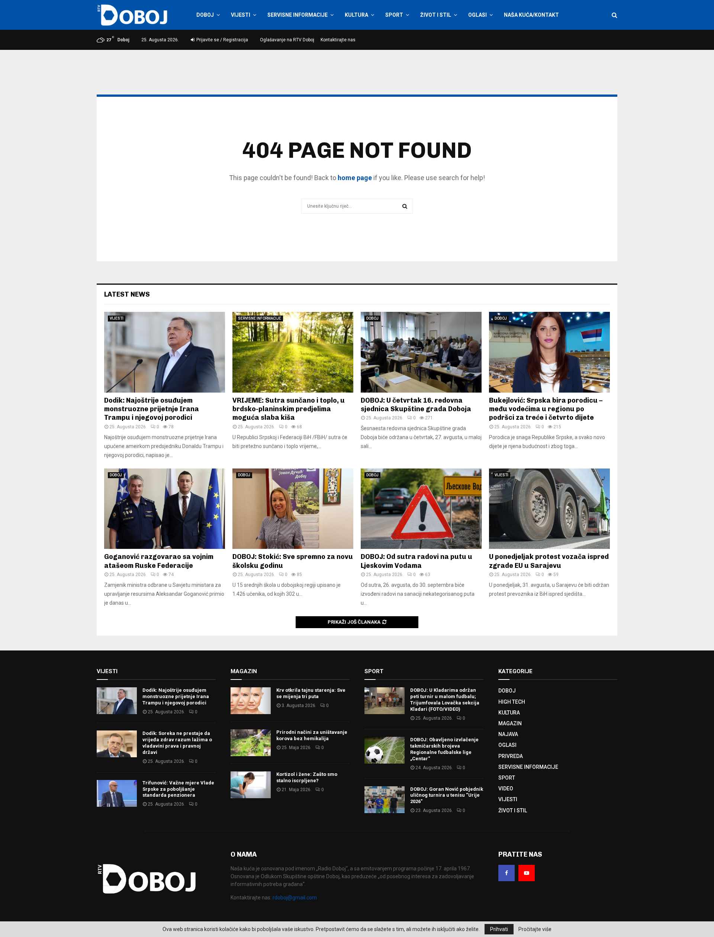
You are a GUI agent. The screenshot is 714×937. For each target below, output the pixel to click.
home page (355, 178)
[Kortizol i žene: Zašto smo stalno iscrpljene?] (251, 784)
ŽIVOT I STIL (435, 15)
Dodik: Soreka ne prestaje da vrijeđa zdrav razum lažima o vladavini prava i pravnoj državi (177, 742)
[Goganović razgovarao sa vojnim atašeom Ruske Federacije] (164, 508)
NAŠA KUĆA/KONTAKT (531, 15)
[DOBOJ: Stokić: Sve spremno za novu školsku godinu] (292, 508)
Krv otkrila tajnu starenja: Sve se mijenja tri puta (310, 693)
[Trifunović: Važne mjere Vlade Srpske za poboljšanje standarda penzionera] (117, 793)
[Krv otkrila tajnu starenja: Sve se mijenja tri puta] (251, 700)
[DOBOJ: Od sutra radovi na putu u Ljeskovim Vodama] (421, 508)
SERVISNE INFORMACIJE (297, 15)
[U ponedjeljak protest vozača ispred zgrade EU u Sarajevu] (549, 508)
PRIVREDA (510, 756)
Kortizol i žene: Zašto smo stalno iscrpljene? (306, 777)
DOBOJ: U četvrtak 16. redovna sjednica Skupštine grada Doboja (416, 404)
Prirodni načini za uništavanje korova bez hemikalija (311, 735)
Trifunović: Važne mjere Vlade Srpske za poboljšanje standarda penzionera (178, 789)
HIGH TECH (511, 702)
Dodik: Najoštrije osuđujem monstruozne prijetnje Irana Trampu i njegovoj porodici (151, 409)
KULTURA (356, 15)
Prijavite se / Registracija (221, 39)
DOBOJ (205, 15)
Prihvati (499, 929)
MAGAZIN (510, 723)
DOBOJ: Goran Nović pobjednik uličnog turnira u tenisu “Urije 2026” (446, 795)
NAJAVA (508, 734)
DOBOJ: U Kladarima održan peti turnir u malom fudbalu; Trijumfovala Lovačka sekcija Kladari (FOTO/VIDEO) (444, 699)
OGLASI (477, 15)
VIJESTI (240, 15)
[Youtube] (526, 873)
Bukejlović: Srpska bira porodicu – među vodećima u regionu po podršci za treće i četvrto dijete (545, 409)
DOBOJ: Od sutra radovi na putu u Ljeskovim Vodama (416, 561)
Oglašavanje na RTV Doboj (287, 39)
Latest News (127, 294)
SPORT (394, 15)
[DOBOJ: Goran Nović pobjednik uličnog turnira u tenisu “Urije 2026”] (384, 799)
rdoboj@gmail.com (295, 898)
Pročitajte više (534, 929)
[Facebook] (506, 873)
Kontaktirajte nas (338, 39)
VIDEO (505, 789)
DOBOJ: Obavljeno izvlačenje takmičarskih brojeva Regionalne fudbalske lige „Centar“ (444, 749)
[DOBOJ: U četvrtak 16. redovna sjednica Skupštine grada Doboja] (421, 352)
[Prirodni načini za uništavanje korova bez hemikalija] (251, 742)
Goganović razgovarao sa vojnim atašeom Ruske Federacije (158, 561)
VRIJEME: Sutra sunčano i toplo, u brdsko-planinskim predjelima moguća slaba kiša (288, 409)
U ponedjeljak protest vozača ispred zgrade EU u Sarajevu (549, 561)
